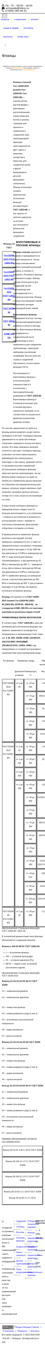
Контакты (8, 37)
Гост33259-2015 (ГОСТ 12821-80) (9, 276)
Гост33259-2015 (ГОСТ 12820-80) (9, 259)
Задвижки (20, 1221)
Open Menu (4, 15)
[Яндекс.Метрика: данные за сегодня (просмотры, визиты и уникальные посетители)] (22, 1327)
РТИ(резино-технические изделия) (33, 1224)
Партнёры (28, 28)
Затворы (20, 1227)
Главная (5, 19)
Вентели (20, 1232)
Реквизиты (22, 1331)
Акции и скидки (11, 28)
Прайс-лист (23, 37)
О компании (20, 19)
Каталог (34, 19)
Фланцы (31, 1233)
